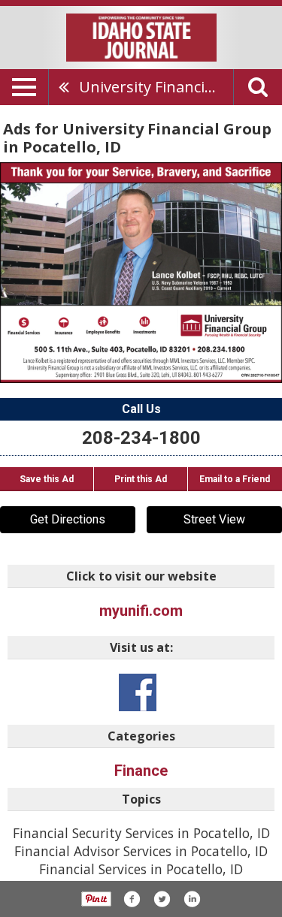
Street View (214, 519)
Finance (141, 771)
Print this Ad (140, 479)
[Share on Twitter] (161, 898)
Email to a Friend (234, 479)
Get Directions (67, 519)
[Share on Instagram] (192, 898)
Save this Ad (47, 479)
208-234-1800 (141, 437)
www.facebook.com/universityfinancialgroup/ (137, 692)
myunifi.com (141, 611)
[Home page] (141, 36)
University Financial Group (156, 87)
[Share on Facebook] (131, 898)
